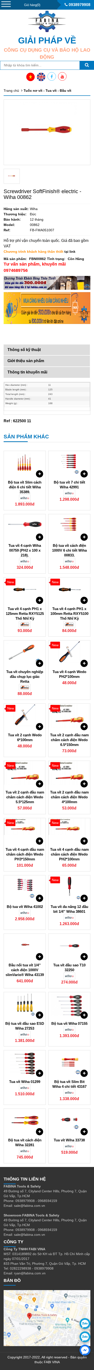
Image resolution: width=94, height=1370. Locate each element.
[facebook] (85, 1350)
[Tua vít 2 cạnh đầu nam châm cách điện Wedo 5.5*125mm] (25, 773)
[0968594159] (85, 1336)
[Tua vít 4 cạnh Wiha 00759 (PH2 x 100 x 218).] (25, 526)
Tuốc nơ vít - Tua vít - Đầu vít (47, 90)
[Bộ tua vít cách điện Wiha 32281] (25, 1121)
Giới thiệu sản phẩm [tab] (25, 361)
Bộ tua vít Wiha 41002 (25, 907)
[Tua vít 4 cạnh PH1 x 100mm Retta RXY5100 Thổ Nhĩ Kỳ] (69, 589)
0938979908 (79, 5)
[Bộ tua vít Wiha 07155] (69, 1004)
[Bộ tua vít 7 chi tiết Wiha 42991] (69, 463)
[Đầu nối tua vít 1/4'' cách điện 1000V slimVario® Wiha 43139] (25, 946)
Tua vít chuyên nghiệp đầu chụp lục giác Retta (24, 676)
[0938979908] (85, 1323)
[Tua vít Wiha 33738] (69, 1121)
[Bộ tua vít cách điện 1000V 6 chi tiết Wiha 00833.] (69, 526)
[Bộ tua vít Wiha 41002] (25, 887)
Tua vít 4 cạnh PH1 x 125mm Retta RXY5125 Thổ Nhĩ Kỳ (25, 613)
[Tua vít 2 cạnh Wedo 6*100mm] (25, 716)
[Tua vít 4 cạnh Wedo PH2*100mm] (69, 652)
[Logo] (47, 21)
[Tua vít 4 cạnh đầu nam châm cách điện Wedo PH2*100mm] (69, 830)
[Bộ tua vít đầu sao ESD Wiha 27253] (25, 1004)
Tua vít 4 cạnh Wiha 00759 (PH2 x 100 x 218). (24, 550)
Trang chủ (11, 90)
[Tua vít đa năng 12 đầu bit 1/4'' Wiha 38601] (69, 887)
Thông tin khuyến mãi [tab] (27, 372)
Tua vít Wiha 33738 (69, 1140)
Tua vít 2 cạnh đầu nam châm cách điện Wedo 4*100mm (69, 797)
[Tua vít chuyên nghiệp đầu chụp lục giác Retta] (25, 652)
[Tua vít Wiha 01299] (25, 1062)
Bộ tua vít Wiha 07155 (69, 1023)
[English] (41, 77)
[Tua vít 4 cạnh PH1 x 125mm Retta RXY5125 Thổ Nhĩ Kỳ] (25, 589)
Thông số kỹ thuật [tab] (24, 350)
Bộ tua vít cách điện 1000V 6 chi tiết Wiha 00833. (69, 550)
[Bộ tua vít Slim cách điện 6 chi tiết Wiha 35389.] (25, 463)
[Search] (87, 65)
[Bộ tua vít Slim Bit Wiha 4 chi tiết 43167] (69, 1062)
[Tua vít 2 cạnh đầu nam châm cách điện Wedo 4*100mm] (69, 773)
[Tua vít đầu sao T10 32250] (69, 946)
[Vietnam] (30, 77)
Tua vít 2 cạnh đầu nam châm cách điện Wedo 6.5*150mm (69, 740)
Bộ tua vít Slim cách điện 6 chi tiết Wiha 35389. (24, 487)
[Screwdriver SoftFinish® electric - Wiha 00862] (12, 176)
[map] (47, 1318)
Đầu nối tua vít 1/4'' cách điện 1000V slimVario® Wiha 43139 (25, 970)
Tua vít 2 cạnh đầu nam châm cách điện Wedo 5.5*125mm (25, 797)
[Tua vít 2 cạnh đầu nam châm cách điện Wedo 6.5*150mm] (69, 716)
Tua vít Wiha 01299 (24, 1082)
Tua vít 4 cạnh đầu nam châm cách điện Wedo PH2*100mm (69, 854)
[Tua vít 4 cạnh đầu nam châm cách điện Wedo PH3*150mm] (25, 830)
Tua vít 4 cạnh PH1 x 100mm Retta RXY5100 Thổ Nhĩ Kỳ (69, 613)
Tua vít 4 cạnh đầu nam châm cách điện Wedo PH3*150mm (25, 854)
